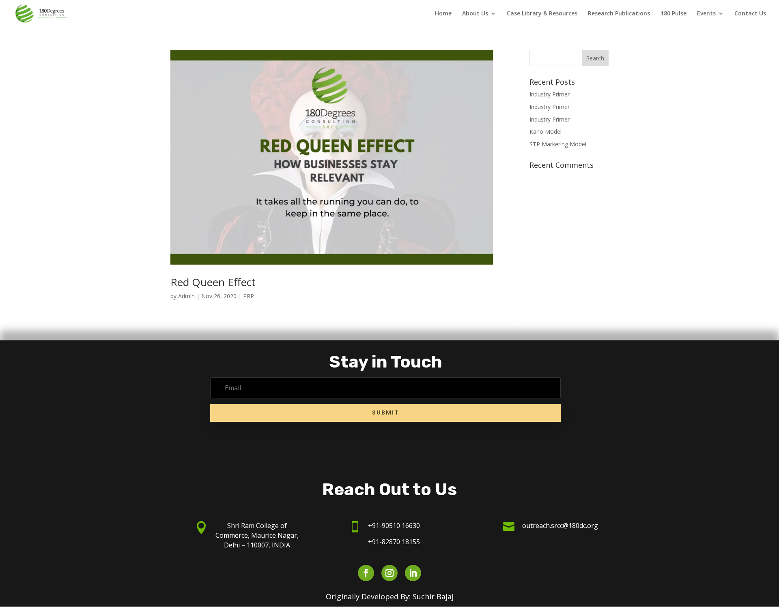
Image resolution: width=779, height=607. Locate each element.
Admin (186, 296)
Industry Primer (549, 94)
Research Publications (619, 14)
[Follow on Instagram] (389, 573)
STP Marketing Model (557, 144)
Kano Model (545, 131)
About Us (475, 14)
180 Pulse (673, 14)
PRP (248, 296)
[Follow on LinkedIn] (413, 573)
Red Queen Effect (213, 282)
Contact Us (750, 14)
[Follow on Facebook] (366, 573)
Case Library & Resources (542, 14)
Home (443, 14)
